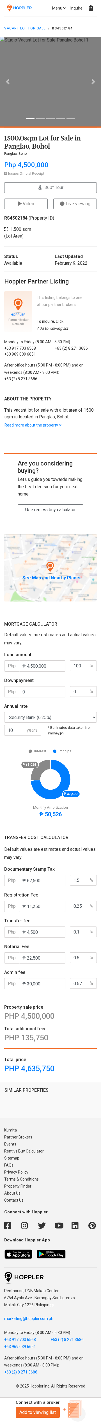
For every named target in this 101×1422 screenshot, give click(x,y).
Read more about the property (31, 425)
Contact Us (14, 1200)
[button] (7, 81)
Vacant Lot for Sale (25, 28)
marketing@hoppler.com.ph (28, 1318)
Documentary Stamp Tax (29, 869)
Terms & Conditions (21, 1179)
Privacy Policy (16, 1172)
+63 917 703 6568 (20, 1339)
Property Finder (17, 1186)
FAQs (8, 1165)
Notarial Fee (16, 946)
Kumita (10, 1130)
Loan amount (17, 654)
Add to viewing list (37, 1412)
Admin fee (14, 972)
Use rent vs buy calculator (50, 509)
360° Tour (52, 187)
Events (10, 1144)
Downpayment (19, 680)
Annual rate (15, 706)
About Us (12, 1193)
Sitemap (11, 1158)
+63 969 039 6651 (20, 1346)
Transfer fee (17, 920)
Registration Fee (21, 895)
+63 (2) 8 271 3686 (67, 1339)
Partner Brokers (18, 1137)
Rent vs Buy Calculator (24, 1151)
